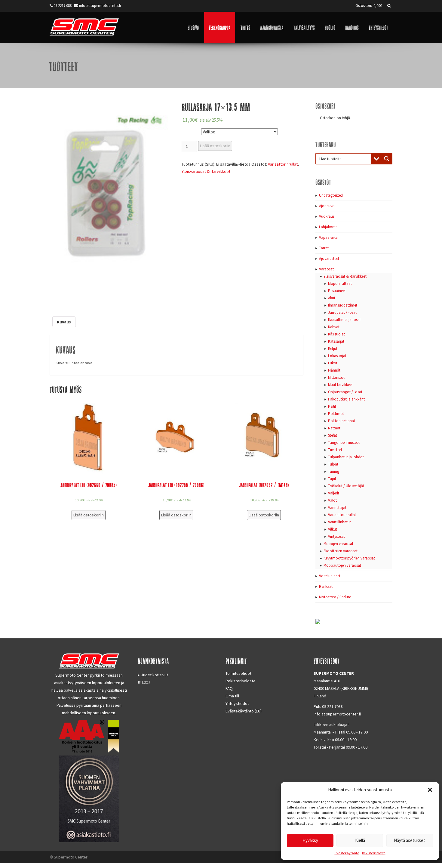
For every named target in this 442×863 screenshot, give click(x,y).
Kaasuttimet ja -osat (344, 319)
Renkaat (326, 586)
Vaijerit (333, 493)
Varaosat (326, 269)
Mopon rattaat (340, 283)
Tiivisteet (335, 449)
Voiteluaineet (329, 575)
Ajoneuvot (327, 205)
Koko (187, 130)
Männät (334, 370)
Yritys (245, 27)
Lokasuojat (337, 355)
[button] (430, 790)
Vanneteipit (337, 507)
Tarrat (324, 248)
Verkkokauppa (220, 27)
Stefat (332, 435)
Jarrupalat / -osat (342, 312)
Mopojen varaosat (338, 543)
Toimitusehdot (238, 673)
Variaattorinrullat (283, 164)
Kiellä (360, 840)
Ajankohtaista (272, 27)
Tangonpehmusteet (344, 442)
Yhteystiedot (378, 27)
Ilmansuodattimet (342, 305)
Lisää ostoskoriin (215, 145)
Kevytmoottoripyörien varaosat (349, 558)
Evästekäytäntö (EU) (244, 711)
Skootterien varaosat (341, 550)
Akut (331, 298)
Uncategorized (331, 195)
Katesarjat (336, 341)
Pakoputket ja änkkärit (346, 399)
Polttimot (336, 413)
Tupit (332, 478)
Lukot (332, 363)
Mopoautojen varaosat (342, 565)
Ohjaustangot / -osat (345, 391)
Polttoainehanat (341, 420)
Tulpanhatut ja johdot (346, 457)
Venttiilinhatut (339, 522)
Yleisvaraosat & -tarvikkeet (206, 171)
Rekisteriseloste (373, 853)
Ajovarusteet (329, 258)
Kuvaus (64, 322)
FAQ (229, 688)
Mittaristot (336, 377)
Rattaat (334, 428)
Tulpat (333, 464)
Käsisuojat (336, 334)
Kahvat (333, 326)
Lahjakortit (328, 226)
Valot (332, 500)
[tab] (63, 321)
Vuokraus (326, 216)
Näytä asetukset (409, 840)
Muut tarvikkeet (340, 384)
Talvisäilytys (304, 27)
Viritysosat (336, 536)
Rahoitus (352, 27)
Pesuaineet (337, 290)
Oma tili (232, 696)
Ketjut (332, 348)
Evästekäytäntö (347, 853)
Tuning (333, 471)
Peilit (332, 406)
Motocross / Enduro (335, 597)
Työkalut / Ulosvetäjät (346, 485)
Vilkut (332, 529)
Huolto (330, 27)
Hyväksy (310, 840)
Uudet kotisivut (154, 675)
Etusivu (193, 27)
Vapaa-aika (328, 237)
